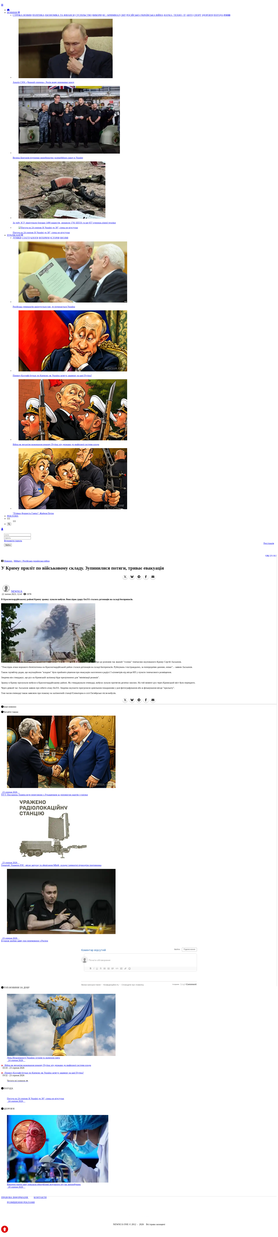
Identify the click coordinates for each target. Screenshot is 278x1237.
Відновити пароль (13, 540)
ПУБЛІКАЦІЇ (14, 235)
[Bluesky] (132, 577)
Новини (8, 561)
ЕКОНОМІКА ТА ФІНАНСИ (60, 15)
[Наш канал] (154, 1216)
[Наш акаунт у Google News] (145, 1216)
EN (271, 556)
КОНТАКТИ (40, 1197)
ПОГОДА (218, 15)
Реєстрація (269, 543)
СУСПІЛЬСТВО (83, 15)
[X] (125, 577)
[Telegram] (139, 577)
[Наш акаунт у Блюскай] (124, 1216)
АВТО (189, 15)
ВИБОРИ (97, 15)
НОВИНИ (12, 12)
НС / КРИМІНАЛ (111, 15)
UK (267, 556)
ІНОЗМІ (64, 238)
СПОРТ (197, 15)
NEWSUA (16, 591)
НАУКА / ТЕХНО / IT (175, 15)
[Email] (153, 577)
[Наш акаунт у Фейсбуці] (130, 1216)
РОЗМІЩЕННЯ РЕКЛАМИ (21, 1202)
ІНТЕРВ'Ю (44, 238)
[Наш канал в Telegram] (137, 1216)
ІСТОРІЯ (55, 238)
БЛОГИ (34, 238)
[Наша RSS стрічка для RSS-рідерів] (161, 1216)
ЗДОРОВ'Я (207, 15)
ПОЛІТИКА (38, 15)
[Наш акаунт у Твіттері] (117, 1216)
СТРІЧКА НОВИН (22, 15)
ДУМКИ (17, 238)
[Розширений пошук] (9, 524)
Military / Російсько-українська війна (32, 561)
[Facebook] (146, 577)
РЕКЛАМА (12, 516)
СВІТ (123, 15)
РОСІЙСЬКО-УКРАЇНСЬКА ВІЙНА (144, 15)
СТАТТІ (26, 238)
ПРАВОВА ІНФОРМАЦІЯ (15, 1197)
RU (275, 556)
